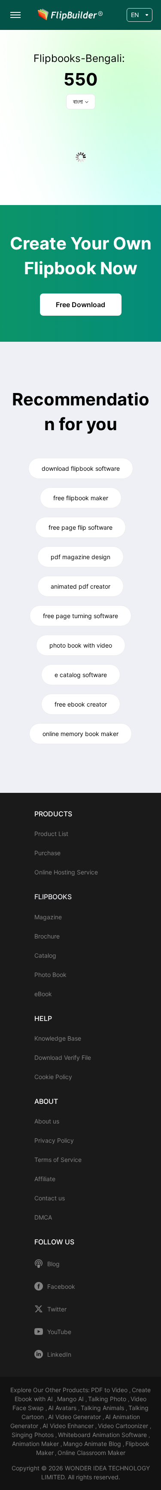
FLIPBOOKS (53, 896)
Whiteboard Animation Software (103, 1434)
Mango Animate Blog (93, 1443)
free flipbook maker (80, 498)
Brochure (47, 936)
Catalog (45, 955)
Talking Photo (108, 1398)
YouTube (59, 1332)
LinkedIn (59, 1355)
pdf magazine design (80, 556)
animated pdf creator (80, 586)
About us (46, 1121)
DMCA (43, 1217)
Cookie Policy (53, 1076)
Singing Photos (33, 1434)
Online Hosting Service (66, 872)
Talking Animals (103, 1407)
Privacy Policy (54, 1140)
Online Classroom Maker (91, 1452)
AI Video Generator (75, 1416)
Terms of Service (58, 1159)
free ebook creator (81, 704)
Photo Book (50, 974)
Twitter (57, 1309)
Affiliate (44, 1178)
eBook (43, 993)
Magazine (48, 917)
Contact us (49, 1198)
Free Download (80, 304)
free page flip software (80, 527)
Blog (53, 1264)
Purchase (47, 852)
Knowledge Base (57, 1038)
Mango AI (71, 1398)
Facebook (61, 1287)
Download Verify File (62, 1057)
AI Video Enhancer (69, 1425)
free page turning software (80, 615)
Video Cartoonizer (124, 1425)
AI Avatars (63, 1407)
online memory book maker (80, 733)
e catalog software (81, 674)
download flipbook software (81, 468)
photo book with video (80, 645)
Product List (51, 833)
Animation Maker (36, 1443)
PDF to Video (110, 1389)
